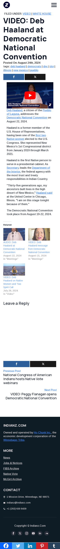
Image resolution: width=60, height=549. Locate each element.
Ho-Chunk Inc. (42, 432)
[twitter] (20, 533)
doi (52, 66)
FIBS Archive (11, 468)
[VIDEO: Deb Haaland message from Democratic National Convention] (39, 234)
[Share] (13, 77)
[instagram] (26, 533)
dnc (45, 66)
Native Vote (10, 473)
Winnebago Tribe (13, 440)
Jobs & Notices (12, 463)
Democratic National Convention (27, 117)
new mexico (20, 70)
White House (42, 13)
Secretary (12, 167)
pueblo (34, 70)
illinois (7, 70)
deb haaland (18, 66)
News (6, 457)
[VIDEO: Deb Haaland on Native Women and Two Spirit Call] (14, 269)
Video (27, 13)
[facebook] (13, 533)
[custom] (46, 533)
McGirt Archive (12, 479)
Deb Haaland (14, 110)
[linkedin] (40, 533)
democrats (34, 66)
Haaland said (44, 192)
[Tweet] (35, 77)
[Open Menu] (54, 5)
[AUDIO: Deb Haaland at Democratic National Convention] (14, 234)
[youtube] (33, 533)
